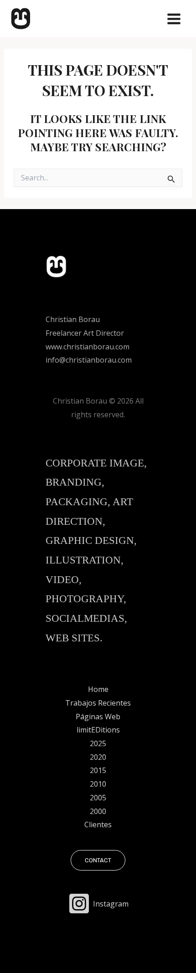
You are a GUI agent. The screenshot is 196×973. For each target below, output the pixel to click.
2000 (98, 811)
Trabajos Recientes (98, 703)
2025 (98, 743)
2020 (98, 757)
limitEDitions (98, 730)
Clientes (98, 824)
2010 (98, 784)
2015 (98, 770)
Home (98, 689)
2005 (98, 798)
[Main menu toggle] (174, 19)
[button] (98, 860)
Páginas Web (98, 717)
